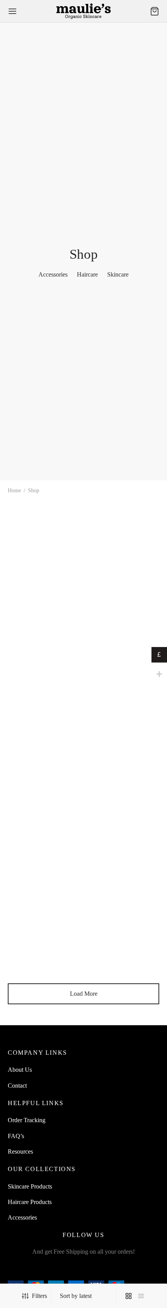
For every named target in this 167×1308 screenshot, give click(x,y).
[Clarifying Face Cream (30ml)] (44, 772)
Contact (17, 1085)
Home (14, 490)
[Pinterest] (111, 1268)
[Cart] (154, 11)
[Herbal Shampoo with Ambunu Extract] (44, 526)
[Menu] (12, 11)
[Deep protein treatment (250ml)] (44, 889)
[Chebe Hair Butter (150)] (123, 889)
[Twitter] (74, 1268)
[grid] (128, 1296)
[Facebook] (56, 1268)
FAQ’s (16, 1136)
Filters (39, 1295)
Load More (83, 993)
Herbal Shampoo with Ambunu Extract (35, 564)
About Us (20, 1069)
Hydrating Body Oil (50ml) (41, 701)
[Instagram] (92, 1268)
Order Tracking (26, 1120)
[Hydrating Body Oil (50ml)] (44, 655)
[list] (141, 1296)
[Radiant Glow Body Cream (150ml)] (123, 772)
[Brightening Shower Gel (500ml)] (123, 655)
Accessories (22, 1217)
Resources (20, 1151)
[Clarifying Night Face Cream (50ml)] (123, 538)
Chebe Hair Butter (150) (116, 935)
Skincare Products (30, 1186)
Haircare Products (30, 1202)
